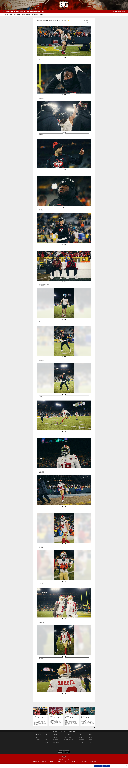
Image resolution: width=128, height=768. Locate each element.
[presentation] (94, 727)
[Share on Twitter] (84, 21)
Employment (38, 737)
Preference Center (93, 761)
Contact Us (59, 761)
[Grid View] (87, 23)
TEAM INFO (90, 734)
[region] (64, 766)
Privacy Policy (44, 761)
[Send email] (87, 21)
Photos (46, 739)
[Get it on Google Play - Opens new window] (67, 752)
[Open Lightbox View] (64, 44)
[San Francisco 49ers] (64, 756)
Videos (46, 737)
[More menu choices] (45, 11)
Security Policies (56, 744)
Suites (69, 734)
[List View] (90, 23)
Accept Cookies (106, 765)
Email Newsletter (38, 739)
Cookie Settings (83, 761)
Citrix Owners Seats (81, 739)
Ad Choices (66, 761)
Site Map (46, 742)
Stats (90, 742)
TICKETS (81, 734)
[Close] (126, 766)
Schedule (90, 737)
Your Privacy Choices (74, 761)
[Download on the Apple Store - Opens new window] (60, 752)
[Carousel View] (85, 23)
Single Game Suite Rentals (68, 737)
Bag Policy (55, 737)
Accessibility (52, 761)
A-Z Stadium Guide (55, 739)
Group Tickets (81, 742)
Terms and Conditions (35, 761)
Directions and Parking (56, 742)
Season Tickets (81, 737)
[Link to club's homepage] (3, 11)
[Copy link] (89, 21)
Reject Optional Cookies (98, 765)
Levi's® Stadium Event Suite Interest (69, 739)
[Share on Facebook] (82, 21)
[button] (62, 727)
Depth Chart (90, 739)
